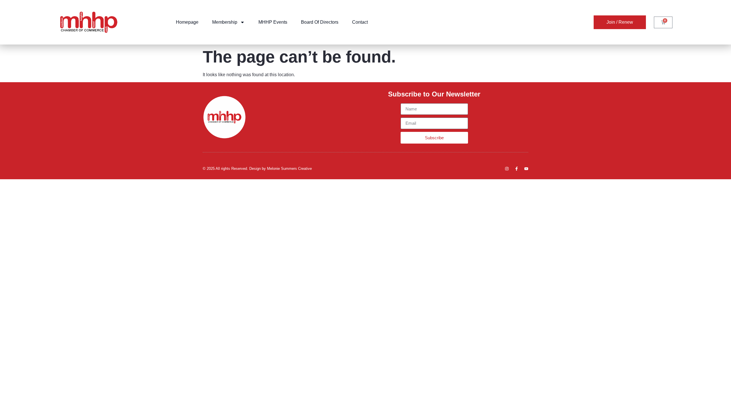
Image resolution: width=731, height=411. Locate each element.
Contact (360, 22)
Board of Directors (319, 22)
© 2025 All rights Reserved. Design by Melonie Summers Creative (257, 168)
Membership (224, 22)
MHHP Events (272, 22)
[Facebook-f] (517, 169)
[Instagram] (507, 169)
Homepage (187, 22)
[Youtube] (526, 169)
